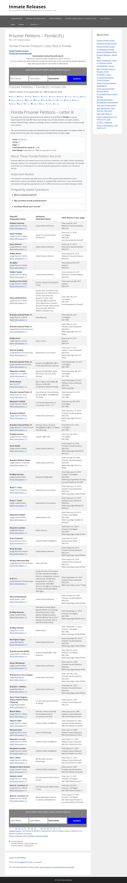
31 (51, 828)
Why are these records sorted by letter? (30, 201)
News (13, 24)
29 (45, 828)
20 (19, 828)
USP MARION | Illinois (105, 66)
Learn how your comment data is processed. (57, 867)
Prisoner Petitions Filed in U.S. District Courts (81, 18)
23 (29, 828)
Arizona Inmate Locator (106, 46)
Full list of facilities (55, 18)
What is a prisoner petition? (25, 195)
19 (16, 828)
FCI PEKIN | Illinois (104, 75)
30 (48, 828)
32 (54, 828)
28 (41, 828)
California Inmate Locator (107, 43)
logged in (22, 862)
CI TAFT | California (104, 122)
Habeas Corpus (15, 831)
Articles (21, 24)
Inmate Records (16, 18)
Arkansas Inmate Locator (106, 105)
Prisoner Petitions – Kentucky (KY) (22, 845)
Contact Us (34, 24)
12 (60, 828)
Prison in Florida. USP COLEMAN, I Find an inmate (28, 836)
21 (22, 828)
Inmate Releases (27, 7)
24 (32, 828)
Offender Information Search (35, 18)
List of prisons (105, 18)
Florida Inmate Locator (106, 40)
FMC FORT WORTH (104, 114)
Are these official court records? (27, 206)
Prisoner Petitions (17, 841)
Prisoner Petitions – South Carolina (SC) (24, 843)
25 (35, 828)
